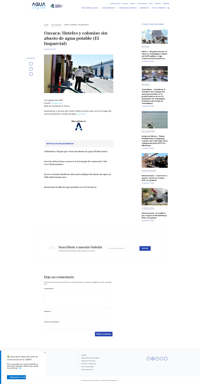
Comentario (49, 288)
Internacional (148, 208)
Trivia (150, 4)
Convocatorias (142, 4)
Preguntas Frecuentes (88, 361)
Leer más (81, 114)
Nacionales (56, 25)
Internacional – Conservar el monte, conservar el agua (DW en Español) (154, 178)
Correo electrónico (52, 322)
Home (46, 25)
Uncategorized (148, 131)
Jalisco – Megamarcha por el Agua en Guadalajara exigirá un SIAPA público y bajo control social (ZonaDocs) (154, 55)
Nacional (146, 46)
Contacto (158, 4)
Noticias (125, 4)
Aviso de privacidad (87, 366)
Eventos (132, 4)
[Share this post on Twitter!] (31, 69)
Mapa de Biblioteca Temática (90, 358)
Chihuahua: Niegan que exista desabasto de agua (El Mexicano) (75, 151)
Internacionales (149, 170)
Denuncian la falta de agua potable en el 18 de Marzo (70, 187)
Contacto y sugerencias (88, 364)
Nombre (48, 311)
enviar (145, 248)
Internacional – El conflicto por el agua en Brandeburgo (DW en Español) (154, 215)
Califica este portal (87, 369)
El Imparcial (56, 103)
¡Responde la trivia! (18, 377)
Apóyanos (166, 4)
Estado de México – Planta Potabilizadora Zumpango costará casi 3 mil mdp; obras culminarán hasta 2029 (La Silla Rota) (155, 141)
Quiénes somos (115, 4)
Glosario (84, 355)
